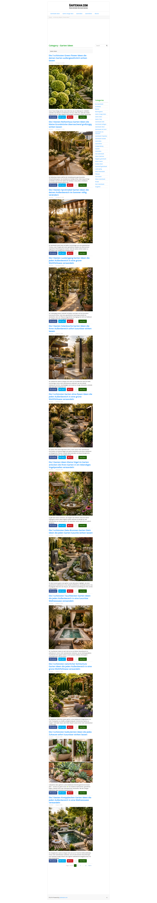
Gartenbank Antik (99, 122)
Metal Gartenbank (100, 171)
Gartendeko (79, 13)
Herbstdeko (98, 151)
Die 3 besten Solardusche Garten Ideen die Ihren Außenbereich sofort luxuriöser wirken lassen (70, 328)
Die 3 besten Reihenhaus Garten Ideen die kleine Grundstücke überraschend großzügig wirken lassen (70, 124)
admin (51, 63)
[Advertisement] (78, 31)
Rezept (97, 181)
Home (50, 17)
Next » (90, 865)
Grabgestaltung (99, 146)
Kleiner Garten (99, 161)
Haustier (97, 148)
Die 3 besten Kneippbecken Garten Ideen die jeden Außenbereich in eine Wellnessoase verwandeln (70, 800)
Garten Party (98, 119)
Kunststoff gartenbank (101, 166)
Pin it (70, 117)
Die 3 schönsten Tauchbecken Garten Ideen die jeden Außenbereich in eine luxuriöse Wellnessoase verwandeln (69, 598)
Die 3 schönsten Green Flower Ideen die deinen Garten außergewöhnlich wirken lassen (68, 58)
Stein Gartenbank (99, 184)
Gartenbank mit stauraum (99, 132)
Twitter (63, 117)
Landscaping (98, 169)
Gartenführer (88, 13)
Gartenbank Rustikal (100, 138)
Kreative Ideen (99, 164)
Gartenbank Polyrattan (101, 136)
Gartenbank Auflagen (100, 124)
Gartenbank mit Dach (100, 129)
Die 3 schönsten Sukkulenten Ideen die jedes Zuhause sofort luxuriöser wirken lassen (70, 733)
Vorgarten (97, 186)
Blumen (96, 13)
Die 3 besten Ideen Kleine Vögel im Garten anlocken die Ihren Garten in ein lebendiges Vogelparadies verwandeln (70, 464)
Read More (83, 117)
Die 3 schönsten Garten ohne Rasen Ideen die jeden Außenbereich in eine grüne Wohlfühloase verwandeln (70, 396)
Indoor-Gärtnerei (99, 156)
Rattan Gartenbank (100, 179)
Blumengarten (99, 111)
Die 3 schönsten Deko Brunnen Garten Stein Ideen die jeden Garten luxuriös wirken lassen (71, 531)
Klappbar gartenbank (100, 159)
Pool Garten (98, 176)
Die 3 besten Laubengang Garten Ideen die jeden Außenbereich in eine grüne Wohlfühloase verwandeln (69, 260)
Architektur (98, 106)
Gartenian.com (63, 897)
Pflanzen (97, 174)
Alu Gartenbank (99, 104)
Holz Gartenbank (99, 154)
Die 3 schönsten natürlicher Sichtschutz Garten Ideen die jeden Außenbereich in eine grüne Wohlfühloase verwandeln (70, 666)
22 (85, 865)
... (75, 117)
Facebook (53, 117)
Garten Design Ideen (67, 13)
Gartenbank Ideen (55, 13)
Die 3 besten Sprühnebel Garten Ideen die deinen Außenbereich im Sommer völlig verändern (69, 192)
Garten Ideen (98, 116)
